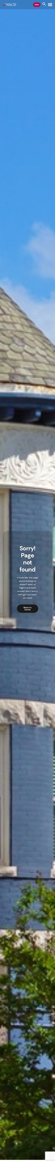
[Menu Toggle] (50, 4)
